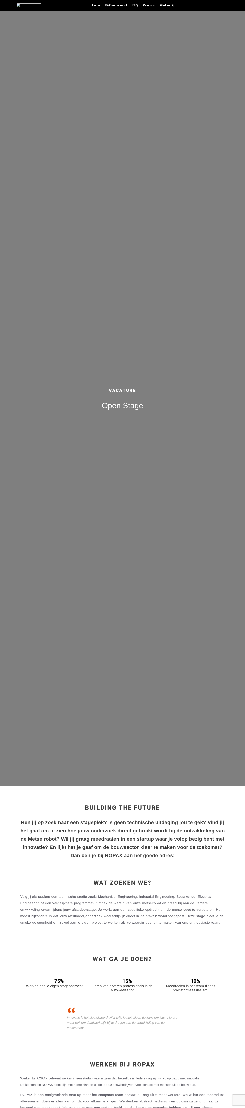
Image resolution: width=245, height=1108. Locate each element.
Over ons (149, 5)
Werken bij (167, 5)
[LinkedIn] (229, 5)
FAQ (135, 5)
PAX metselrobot (116, 5)
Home (96, 5)
